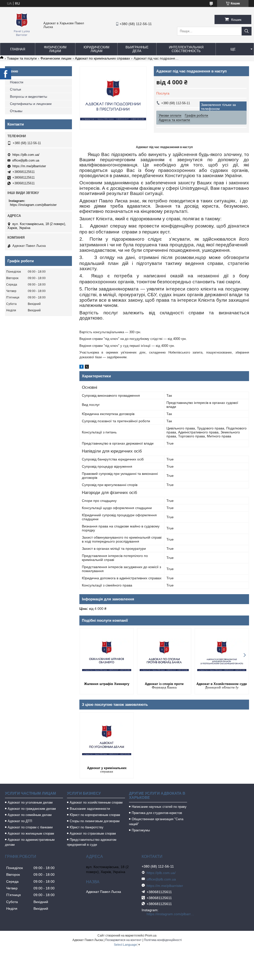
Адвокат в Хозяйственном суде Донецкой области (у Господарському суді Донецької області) (221, 686)
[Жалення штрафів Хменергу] (106, 655)
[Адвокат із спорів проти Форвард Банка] (164, 655)
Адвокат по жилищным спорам (31, 833)
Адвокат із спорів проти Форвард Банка (164, 685)
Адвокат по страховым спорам (93, 833)
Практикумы (141, 830)
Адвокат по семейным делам (30, 815)
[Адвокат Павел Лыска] (21, 37)
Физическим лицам (55, 49)
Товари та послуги (22, 58)
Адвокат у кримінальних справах (107, 770)
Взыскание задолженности (90, 809)
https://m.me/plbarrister (29, 166)
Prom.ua (151, 935)
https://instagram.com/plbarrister (33, 205)
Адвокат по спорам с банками (30, 827)
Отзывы (16, 111)
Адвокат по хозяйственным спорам (96, 802)
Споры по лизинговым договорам (95, 821)
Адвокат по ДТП (20, 821)
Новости (16, 82)
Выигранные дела (137, 49)
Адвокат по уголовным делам (30, 802)
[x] (87, 367)
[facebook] (81, 367)
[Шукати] (247, 31)
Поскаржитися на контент (123, 940)
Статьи (15, 89)
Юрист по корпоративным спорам (95, 815)
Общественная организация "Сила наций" (156, 821)
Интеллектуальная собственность (186, 49)
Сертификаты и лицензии (31, 104)
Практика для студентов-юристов (157, 813)
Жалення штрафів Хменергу (106, 684)
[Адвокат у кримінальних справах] (106, 739)
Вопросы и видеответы (28, 96)
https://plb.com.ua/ (25, 155)
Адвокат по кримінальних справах (102, 58)
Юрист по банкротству (86, 827)
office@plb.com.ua (25, 160)
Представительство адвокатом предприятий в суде (91, 842)
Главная (17, 49)
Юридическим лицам (96, 49)
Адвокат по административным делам (30, 842)
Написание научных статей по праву (159, 807)
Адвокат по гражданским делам (32, 809)
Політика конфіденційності (163, 940)
